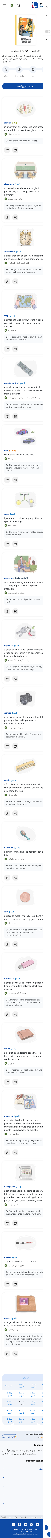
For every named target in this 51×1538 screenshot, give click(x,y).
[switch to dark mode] (47, 31)
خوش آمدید (8, 1385)
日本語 (3, 1517)
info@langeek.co (34, 1460)
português (13, 1517)
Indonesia (33, 1517)
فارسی (42, 1517)
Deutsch (23, 1517)
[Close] (46, 6)
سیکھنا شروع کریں (25, 86)
